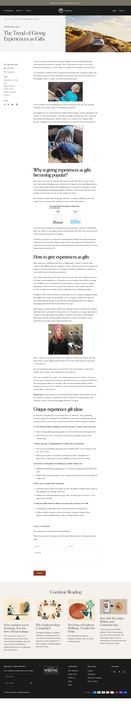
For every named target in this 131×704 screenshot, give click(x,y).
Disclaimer (91, 674)
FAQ (70, 685)
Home (6, 19)
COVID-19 (84, 61)
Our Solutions (73, 671)
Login (114, 11)
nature (61, 483)
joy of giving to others (44, 383)
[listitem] (4, 104)
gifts (5, 83)
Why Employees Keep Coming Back (48, 626)
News (10, 19)
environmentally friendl (69, 239)
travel (81, 415)
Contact (28, 11)
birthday (67, 61)
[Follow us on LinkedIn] (124, 671)
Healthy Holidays (10, 92)
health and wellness (89, 418)
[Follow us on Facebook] (119, 671)
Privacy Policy (75, 536)
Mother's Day (49, 266)
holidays (7, 95)
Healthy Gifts (8, 89)
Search (121, 11)
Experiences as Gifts (11, 27)
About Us (19, 11)
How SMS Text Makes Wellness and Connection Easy (112, 621)
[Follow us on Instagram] (114, 671)
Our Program (8, 11)
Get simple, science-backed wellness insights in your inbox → (66, 3)
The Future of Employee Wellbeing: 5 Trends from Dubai (81, 628)
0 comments (10, 72)
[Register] (31, 683)
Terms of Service (90, 536)
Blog (70, 681)
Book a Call (72, 674)
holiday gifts (69, 263)
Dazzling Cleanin (54, 432)
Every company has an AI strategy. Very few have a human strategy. (16, 628)
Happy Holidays (9, 86)
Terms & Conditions (95, 678)
